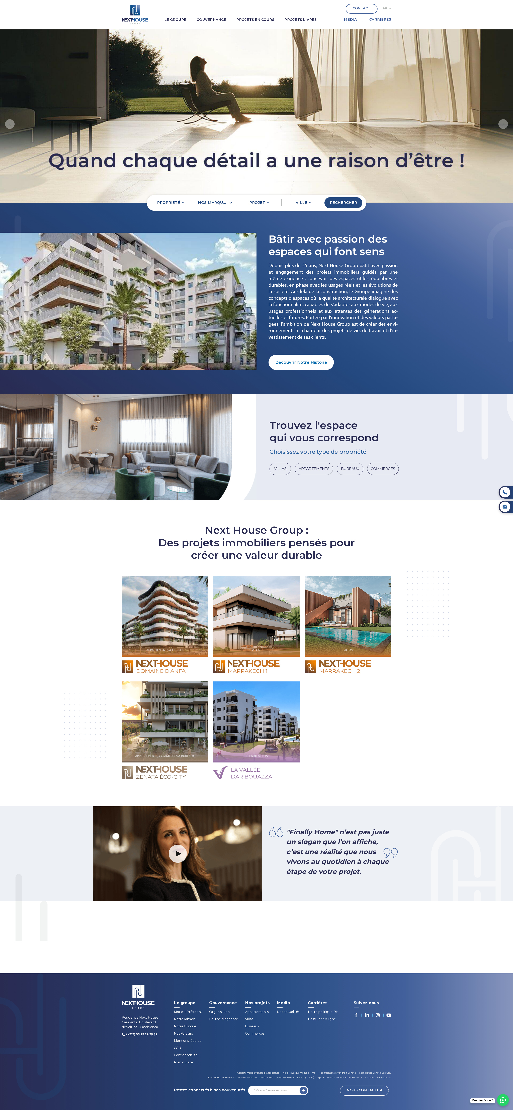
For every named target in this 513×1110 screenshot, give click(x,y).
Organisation (219, 1012)
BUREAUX (350, 469)
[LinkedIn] (367, 1015)
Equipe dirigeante (223, 1019)
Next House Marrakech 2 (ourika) (295, 1078)
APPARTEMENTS (314, 469)
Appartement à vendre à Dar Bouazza (339, 1078)
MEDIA (350, 20)
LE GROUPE (175, 20)
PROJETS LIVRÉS (300, 20)
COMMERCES (383, 469)
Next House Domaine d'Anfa (299, 1073)
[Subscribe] (303, 1090)
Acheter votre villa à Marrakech (255, 1078)
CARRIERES (380, 20)
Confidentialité (186, 1055)
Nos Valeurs (183, 1034)
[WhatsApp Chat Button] (503, 1100)
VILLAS (280, 469)
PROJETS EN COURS (255, 20)
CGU (177, 1048)
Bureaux (252, 1026)
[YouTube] (388, 1015)
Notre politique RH (323, 1012)
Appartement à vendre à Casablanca (258, 1073)
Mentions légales (187, 1041)
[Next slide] (503, 124)
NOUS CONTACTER (364, 1090)
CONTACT (362, 8)
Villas (249, 1019)
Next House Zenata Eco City (375, 1073)
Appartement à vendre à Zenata (337, 1073)
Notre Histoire (185, 1026)
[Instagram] (378, 1015)
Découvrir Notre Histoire (301, 362)
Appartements (257, 1012)
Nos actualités (288, 1012)
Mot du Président (188, 1012)
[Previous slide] (10, 124)
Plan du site (183, 1062)
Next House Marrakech (221, 1078)
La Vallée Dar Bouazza (378, 1078)
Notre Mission (184, 1019)
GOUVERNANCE (211, 20)
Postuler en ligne (322, 1019)
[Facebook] (356, 1015)
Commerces (254, 1034)
